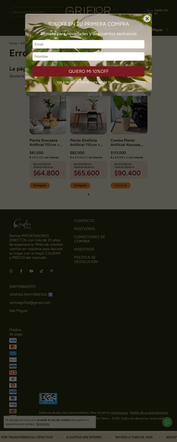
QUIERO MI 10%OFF (89, 71)
